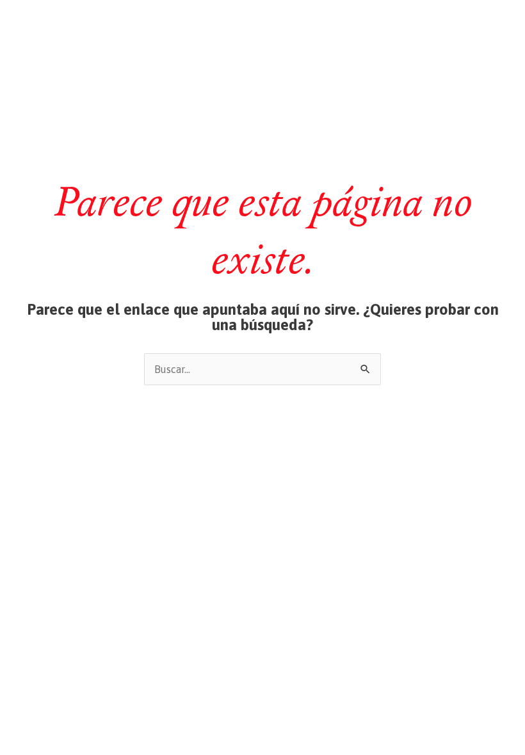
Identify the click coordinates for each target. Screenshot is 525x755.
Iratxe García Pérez (263, 23)
